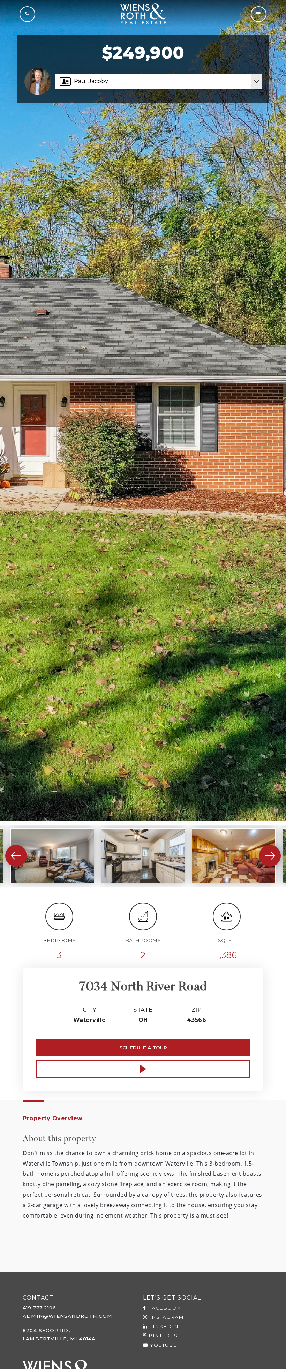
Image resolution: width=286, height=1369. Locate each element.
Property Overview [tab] (53, 1118)
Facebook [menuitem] (163, 1308)
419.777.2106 (39, 1307)
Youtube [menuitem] (162, 1345)
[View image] (52, 855)
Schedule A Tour (143, 1047)
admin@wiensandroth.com (67, 1316)
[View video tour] (143, 1069)
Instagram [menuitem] (166, 1317)
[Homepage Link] (143, 13)
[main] (143, 636)
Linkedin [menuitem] (163, 1326)
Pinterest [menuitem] (163, 1335)
